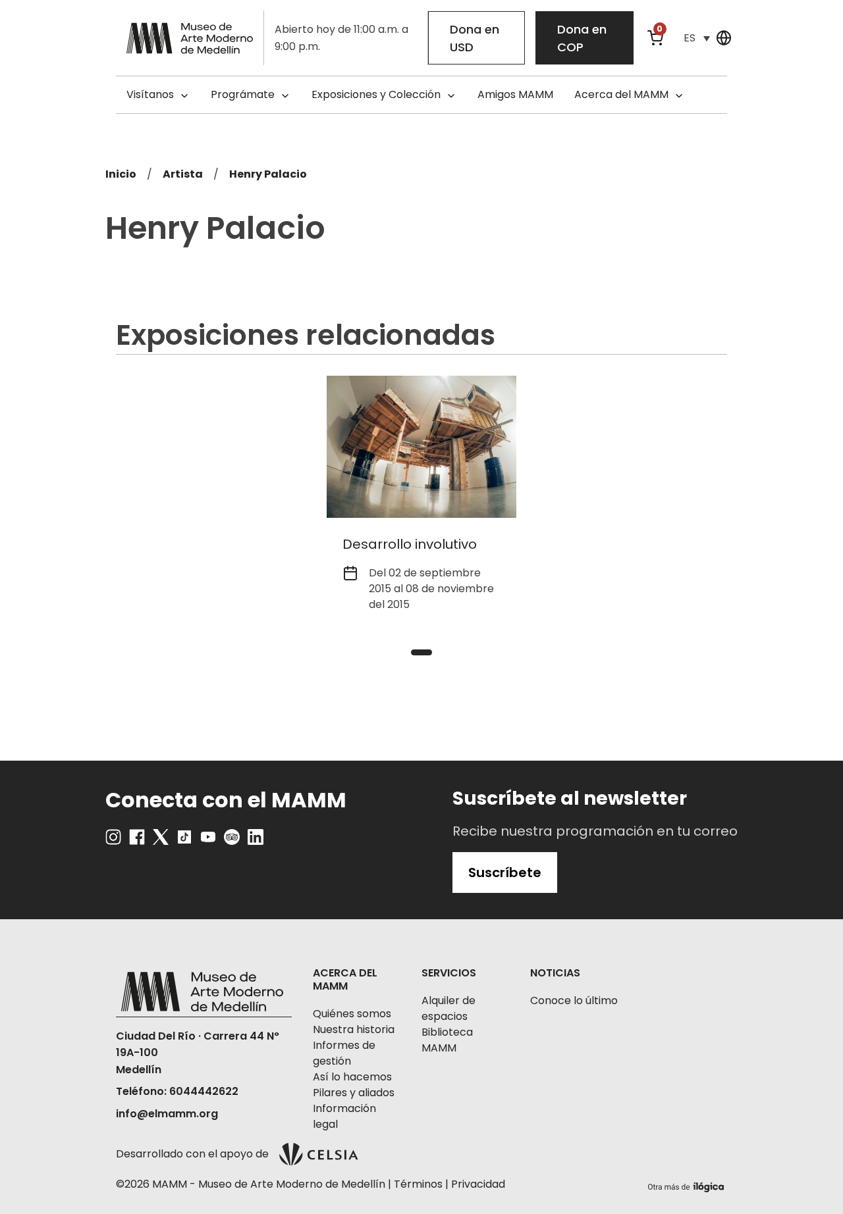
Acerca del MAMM (621, 94)
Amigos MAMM (515, 94)
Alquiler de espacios (449, 1008)
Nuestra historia (353, 1029)
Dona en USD (474, 38)
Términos (418, 1184)
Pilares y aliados (353, 1092)
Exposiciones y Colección (376, 94)
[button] (697, 38)
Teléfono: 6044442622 (177, 1091)
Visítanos (150, 94)
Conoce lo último (574, 1000)
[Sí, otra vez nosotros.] (687, 1184)
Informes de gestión (344, 1053)
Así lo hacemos (352, 1076)
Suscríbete (504, 872)
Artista (183, 174)
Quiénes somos (352, 1013)
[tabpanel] (421, 502)
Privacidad (478, 1184)
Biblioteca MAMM (447, 1039)
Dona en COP (582, 38)
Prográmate (243, 94)
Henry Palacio (268, 174)
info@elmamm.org (167, 1113)
